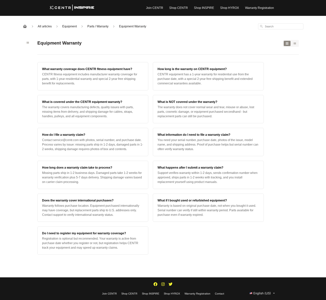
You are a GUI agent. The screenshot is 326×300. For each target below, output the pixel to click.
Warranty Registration (259, 7)
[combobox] (280, 26)
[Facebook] (155, 284)
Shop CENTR (178, 7)
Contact (219, 293)
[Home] (25, 26)
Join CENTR (154, 7)
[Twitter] (170, 284)
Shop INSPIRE (204, 7)
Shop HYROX (229, 7)
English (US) (262, 293)
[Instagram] (163, 284)
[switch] (291, 43)
